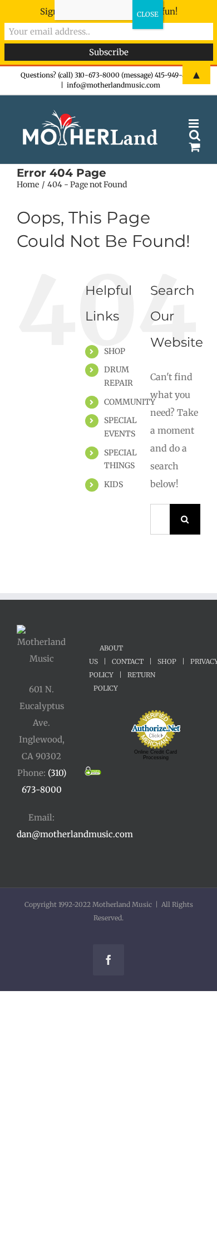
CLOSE (148, 14)
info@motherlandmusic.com (113, 85)
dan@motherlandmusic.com (75, 834)
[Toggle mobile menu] (194, 123)
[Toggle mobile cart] (194, 147)
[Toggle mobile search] (194, 135)
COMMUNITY (129, 402)
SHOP (114, 351)
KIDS (113, 484)
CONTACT (128, 661)
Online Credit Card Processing (155, 754)
